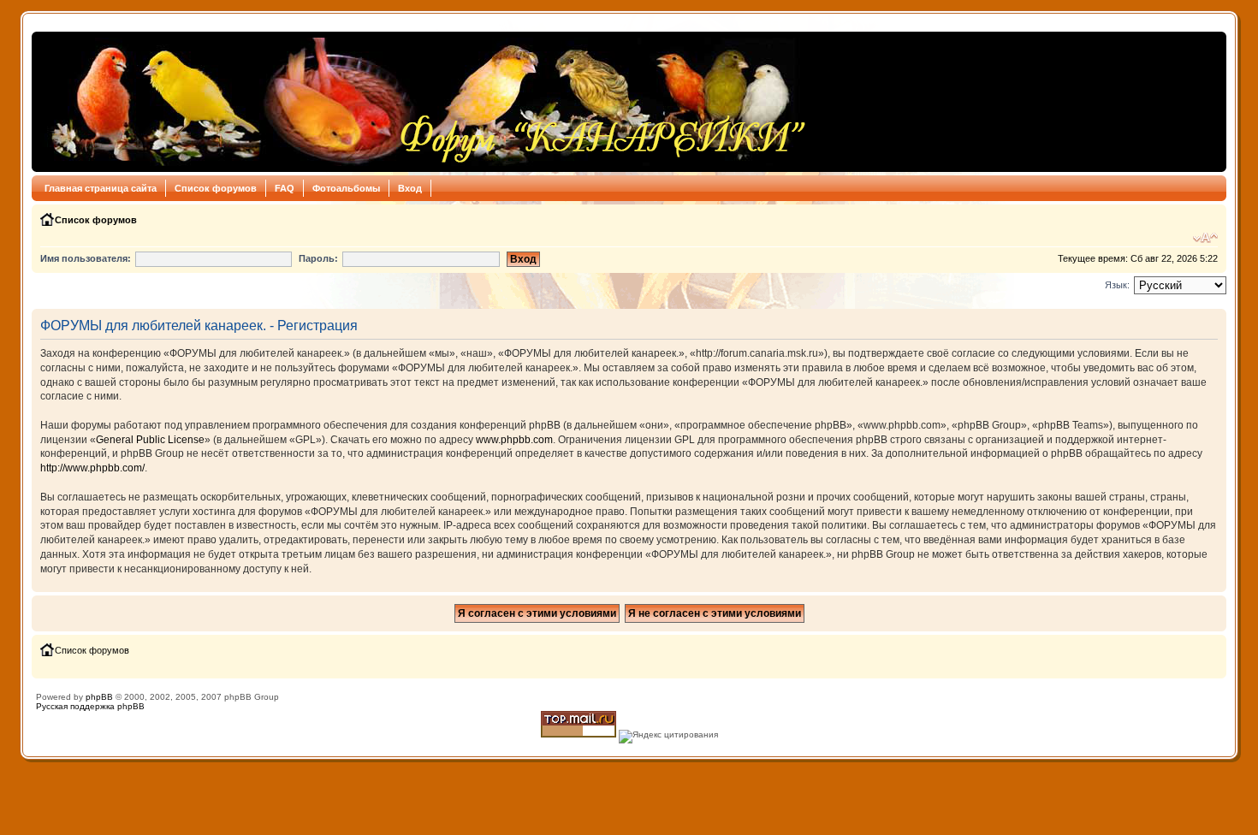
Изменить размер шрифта (1205, 238)
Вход (410, 188)
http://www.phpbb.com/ (92, 468)
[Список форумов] (424, 102)
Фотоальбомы (346, 188)
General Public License (150, 440)
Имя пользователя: (85, 258)
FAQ (284, 188)
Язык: (1117, 285)
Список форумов (216, 188)
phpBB (99, 697)
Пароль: (318, 258)
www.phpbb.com (514, 440)
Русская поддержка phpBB (90, 706)
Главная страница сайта (101, 188)
